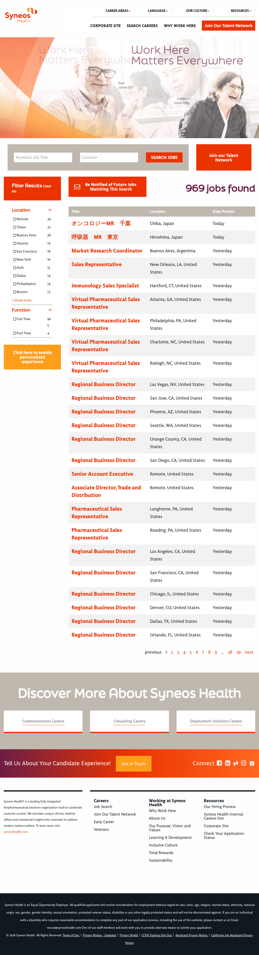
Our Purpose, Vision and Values (170, 828)
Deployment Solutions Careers (216, 721)
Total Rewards (161, 853)
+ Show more (21, 300)
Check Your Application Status (224, 836)
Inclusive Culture (163, 845)
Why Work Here (180, 25)
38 (230, 652)
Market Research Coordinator (107, 250)
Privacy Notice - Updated (100, 935)
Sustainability (160, 860)
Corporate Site (105, 25)
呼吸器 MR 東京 (95, 237)
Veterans (101, 829)
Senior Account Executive (102, 473)
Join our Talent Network (223, 158)
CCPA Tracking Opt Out (157, 935)
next (249, 652)
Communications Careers (43, 721)
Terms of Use (71, 935)
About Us (157, 818)
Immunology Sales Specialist (105, 285)
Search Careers (142, 25)
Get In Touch (133, 763)
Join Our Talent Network (228, 25)
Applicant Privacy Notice (192, 935)
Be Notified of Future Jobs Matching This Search (111, 187)
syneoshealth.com (15, 832)
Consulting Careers (129, 721)
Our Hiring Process (219, 807)
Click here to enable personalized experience (32, 357)
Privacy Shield (129, 935)
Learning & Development (170, 838)
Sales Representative (97, 264)
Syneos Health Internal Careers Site (223, 816)
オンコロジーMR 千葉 (101, 223)
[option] (129, 87)
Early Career (104, 822)
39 (238, 652)
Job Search (103, 807)
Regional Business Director (104, 384)
